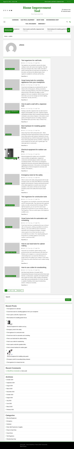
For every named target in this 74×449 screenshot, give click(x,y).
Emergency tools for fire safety (32, 175)
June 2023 (9, 403)
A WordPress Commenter (13, 371)
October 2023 (10, 394)
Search (8, 297)
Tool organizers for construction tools (34, 197)
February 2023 (10, 409)
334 (19, 290)
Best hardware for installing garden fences (54, 1)
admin (24, 63)
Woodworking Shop (52, 19)
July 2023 (9, 400)
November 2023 (10, 391)
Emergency (41, 23)
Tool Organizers (30, 23)
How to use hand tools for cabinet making (17, 338)
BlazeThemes (23, 446)
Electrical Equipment (27, 19)
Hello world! (24, 371)
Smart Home (40, 19)
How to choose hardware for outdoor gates (17, 347)
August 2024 (10, 385)
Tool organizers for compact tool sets (15, 362)
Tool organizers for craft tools (31, 60)
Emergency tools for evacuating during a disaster (18, 359)
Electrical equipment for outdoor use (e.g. (16, 326)
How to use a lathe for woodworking (33, 267)
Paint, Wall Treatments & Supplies (12, 112)
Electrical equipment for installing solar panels (17, 356)
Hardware (15, 19)
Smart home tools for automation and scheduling (18, 335)
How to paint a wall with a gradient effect (16, 344)
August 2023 (10, 397)
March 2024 (9, 388)
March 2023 (9, 406)
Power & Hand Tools (11, 252)
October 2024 (10, 379)
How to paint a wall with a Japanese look (26, 29)
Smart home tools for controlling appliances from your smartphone (22, 311)
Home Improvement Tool (37, 9)
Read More (24, 76)
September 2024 (11, 382)
